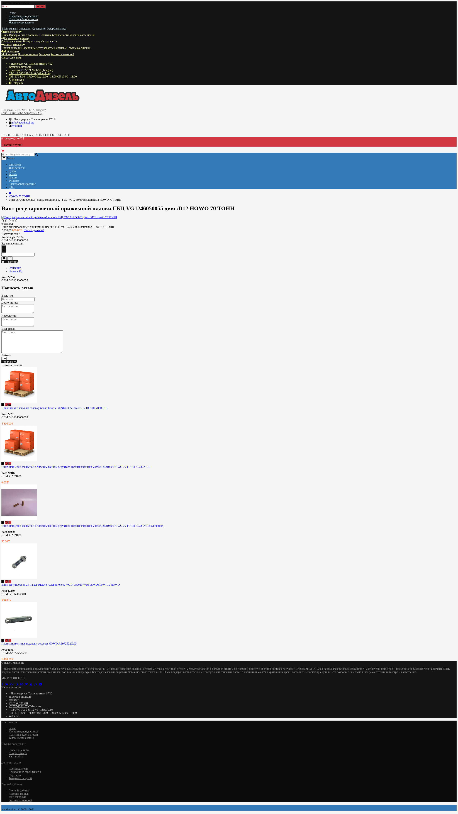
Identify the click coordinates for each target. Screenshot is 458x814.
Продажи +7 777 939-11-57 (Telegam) (31, 70)
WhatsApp (17, 79)
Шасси (13, 177)
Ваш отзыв (8, 328)
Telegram (17, 82)
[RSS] (22, 684)
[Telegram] (41, 684)
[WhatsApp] (37, 684)
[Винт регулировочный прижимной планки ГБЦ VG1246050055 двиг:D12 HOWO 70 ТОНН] (59, 217)
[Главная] (10, 193)
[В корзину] (2, 404)
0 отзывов (7, 223)
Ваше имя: (7, 295)
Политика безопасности (23, 19)
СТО (11, 187)
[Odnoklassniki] (18, 684)
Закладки (44, 54)
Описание (15, 267)
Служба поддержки (16, 38)
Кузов (12, 171)
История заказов (28, 54)
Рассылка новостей (62, 54)
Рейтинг (6, 355)
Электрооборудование (22, 183)
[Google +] (13, 684)
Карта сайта (49, 41)
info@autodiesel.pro (20, 66)
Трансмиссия (17, 167)
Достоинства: (9, 302)
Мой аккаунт (11, 51)
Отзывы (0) (15, 271)
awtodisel (16, 125)
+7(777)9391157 (18, 706)
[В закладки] (4, 258)
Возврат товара (32, 41)
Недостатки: (8, 315)
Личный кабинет (19, 790)
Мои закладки (17, 796)
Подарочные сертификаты (37, 47)
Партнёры (60, 47)
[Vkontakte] (7, 684)
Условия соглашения (21, 22)
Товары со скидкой (79, 47)
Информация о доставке (23, 16)
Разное (13, 174)
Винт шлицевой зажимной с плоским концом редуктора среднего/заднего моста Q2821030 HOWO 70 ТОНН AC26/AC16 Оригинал (82, 525)
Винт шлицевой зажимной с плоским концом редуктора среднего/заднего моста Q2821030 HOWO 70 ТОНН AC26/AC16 (75, 466)
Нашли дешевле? (34, 230)
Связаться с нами (11, 41)
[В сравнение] (10, 258)
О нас (12, 12)
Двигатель (15, 164)
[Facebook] (3, 684)
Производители (11, 47)
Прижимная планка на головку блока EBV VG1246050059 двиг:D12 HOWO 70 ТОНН (54, 408)
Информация (12, 31)
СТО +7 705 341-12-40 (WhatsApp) (29, 73)
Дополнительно (13, 44)
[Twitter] (27, 684)
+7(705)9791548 (18, 703)
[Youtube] (32, 684)
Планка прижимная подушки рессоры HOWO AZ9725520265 (39, 643)
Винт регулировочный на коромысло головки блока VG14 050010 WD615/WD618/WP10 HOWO (60, 584)
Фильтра (14, 180)
